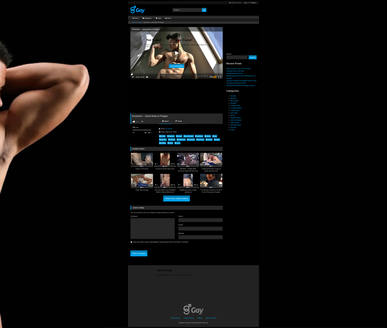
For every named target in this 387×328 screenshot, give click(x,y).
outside (210, 139)
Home (136, 18)
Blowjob (233, 103)
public (217, 139)
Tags (159, 18)
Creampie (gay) (235, 108)
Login (245, 2)
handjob (172, 139)
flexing (208, 136)
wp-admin (168, 129)
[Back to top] (381, 322)
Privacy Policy (189, 318)
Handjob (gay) (235, 117)
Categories (148, 18)
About (166, 121)
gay (215, 136)
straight (163, 143)
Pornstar (233, 127)
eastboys (199, 136)
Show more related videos (176, 198)
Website (181, 233)
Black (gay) (234, 101)
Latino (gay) (234, 122)
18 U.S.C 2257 (211, 318)
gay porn (163, 139)
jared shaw (182, 139)
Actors (169, 18)
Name (181, 216)
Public (139, 22)
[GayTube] (137, 10)
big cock (171, 136)
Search (228, 54)
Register (253, 2)
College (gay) (235, 105)
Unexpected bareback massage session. (240, 85)
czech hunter (189, 136)
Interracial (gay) (235, 120)
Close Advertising (176, 66)
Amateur (233, 96)
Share (179, 121)
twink (171, 143)
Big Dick (233, 98)
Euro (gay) (234, 113)
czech (180, 136)
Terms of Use (175, 318)
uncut (178, 143)
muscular (201, 139)
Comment (133, 216)
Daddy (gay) (234, 110)
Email (181, 225)
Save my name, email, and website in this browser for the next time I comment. (161, 242)
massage (191, 139)
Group (232, 115)
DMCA (199, 318)
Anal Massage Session (234, 73)
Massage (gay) (235, 125)
